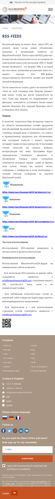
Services (7, 350)
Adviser (9, 405)
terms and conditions (39, 482)
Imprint (7, 367)
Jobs (6, 354)
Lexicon (34, 345)
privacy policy (10, 484)
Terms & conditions (39, 367)
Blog (33, 350)
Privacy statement (39, 371)
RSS (8, 396)
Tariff (33, 362)
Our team (8, 362)
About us (7, 345)
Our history (8, 358)
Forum (9, 401)
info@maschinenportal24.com (17, 280)
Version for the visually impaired (30, 2)
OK (14, 493)
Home (5, 28)
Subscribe (27, 459)
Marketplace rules (11, 371)
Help (33, 354)
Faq (33, 358)
